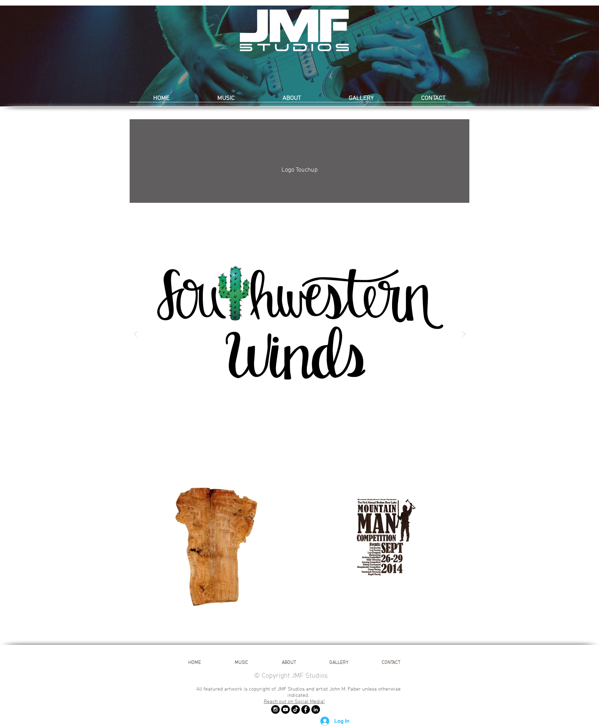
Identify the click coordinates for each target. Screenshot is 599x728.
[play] (453, 214)
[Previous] (39, 56)
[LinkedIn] (315, 709)
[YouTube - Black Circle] (285, 709)
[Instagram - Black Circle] (275, 709)
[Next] (560, 56)
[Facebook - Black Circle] (305, 709)
